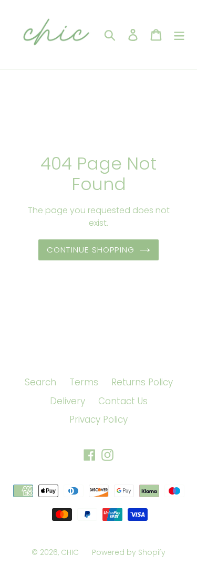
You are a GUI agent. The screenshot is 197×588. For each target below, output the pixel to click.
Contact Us (123, 401)
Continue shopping (90, 249)
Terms (83, 382)
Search (40, 382)
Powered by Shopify (128, 552)
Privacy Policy (98, 419)
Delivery (67, 401)
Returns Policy (142, 382)
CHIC (70, 552)
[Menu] (179, 35)
